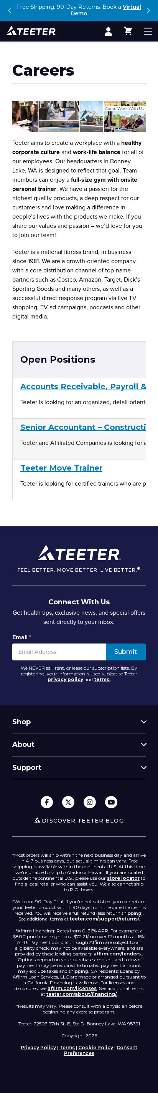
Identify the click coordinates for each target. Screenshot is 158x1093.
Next (148, 10)
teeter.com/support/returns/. (105, 919)
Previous (10, 10)
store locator (123, 878)
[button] (128, 31)
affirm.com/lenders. (118, 954)
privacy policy (65, 679)
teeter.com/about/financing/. (81, 994)
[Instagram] (90, 802)
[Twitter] (68, 802)
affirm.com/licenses (72, 988)
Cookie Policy (95, 1047)
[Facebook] (47, 802)
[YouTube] (111, 802)
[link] (108, 31)
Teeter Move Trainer (61, 468)
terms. (102, 679)
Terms (67, 1047)
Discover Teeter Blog (82, 820)
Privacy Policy (38, 1047)
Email (21, 637)
